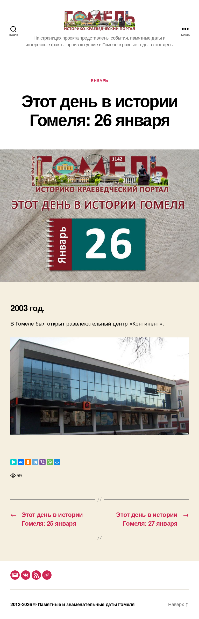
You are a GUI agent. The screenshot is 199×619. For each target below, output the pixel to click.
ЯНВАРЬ (99, 80)
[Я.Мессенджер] (13, 462)
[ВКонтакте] (21, 462)
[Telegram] (35, 462)
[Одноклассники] (28, 462)
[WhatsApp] (50, 462)
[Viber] (42, 462)
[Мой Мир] (57, 462)
